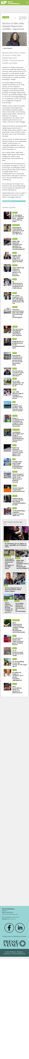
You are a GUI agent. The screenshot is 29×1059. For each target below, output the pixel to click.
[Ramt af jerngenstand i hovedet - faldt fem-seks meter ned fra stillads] (7, 405)
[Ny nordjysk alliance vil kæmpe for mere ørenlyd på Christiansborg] (19, 597)
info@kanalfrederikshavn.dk (10, 914)
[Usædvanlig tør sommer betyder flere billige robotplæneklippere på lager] (7, 498)
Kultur (14, 485)
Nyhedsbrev (7, 953)
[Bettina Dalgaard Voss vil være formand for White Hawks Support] (14, 578)
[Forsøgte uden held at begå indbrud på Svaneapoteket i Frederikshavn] (7, 462)
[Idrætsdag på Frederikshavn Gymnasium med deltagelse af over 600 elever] (7, 228)
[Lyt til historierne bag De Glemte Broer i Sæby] (7, 651)
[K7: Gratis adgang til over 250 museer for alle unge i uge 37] (7, 662)
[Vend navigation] (27, 2)
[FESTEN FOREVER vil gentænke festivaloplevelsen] (7, 488)
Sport (14, 389)
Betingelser (20, 952)
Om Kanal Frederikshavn (18, 953)
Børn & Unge (16, 225)
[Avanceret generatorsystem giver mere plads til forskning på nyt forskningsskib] (7, 310)
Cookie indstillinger (10, 952)
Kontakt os (13, 919)
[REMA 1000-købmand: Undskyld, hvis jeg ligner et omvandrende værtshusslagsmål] (7, 241)
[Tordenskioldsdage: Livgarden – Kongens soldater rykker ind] (7, 511)
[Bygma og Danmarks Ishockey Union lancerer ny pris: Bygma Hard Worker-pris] (7, 448)
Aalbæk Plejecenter (7, 201)
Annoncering (15, 917)
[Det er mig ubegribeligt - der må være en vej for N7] (7, 381)
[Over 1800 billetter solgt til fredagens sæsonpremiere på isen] (7, 392)
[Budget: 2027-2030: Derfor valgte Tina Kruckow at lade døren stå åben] (7, 255)
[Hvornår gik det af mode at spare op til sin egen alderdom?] (7, 371)
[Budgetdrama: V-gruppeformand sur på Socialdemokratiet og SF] (7, 342)
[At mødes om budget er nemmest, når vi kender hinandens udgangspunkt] (7, 673)
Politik (14, 252)
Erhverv (15, 212)
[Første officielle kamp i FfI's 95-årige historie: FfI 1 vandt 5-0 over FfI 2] (9, 596)
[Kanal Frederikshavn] (10, 2)
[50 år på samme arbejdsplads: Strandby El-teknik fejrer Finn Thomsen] (7, 329)
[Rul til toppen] (26, 1056)
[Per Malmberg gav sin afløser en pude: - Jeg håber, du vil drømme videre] (7, 215)
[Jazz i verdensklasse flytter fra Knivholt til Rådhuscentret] (7, 686)
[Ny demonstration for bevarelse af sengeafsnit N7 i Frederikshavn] (7, 282)
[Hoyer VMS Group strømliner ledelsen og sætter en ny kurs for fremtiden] (7, 268)
